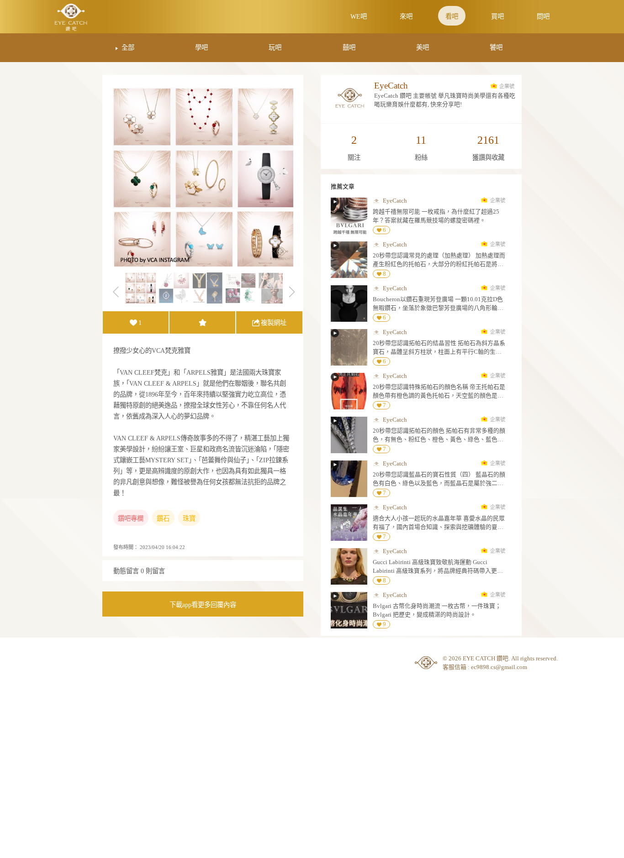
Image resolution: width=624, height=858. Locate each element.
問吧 (543, 16)
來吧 (406, 16)
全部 (128, 47)
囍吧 (349, 47)
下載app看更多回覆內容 (202, 604)
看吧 (451, 16)
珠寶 (189, 518)
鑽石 (163, 518)
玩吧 (275, 47)
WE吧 (358, 16)
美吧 (422, 47)
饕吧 (496, 47)
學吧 (201, 47)
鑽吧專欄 (130, 518)
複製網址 (273, 322)
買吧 (497, 16)
